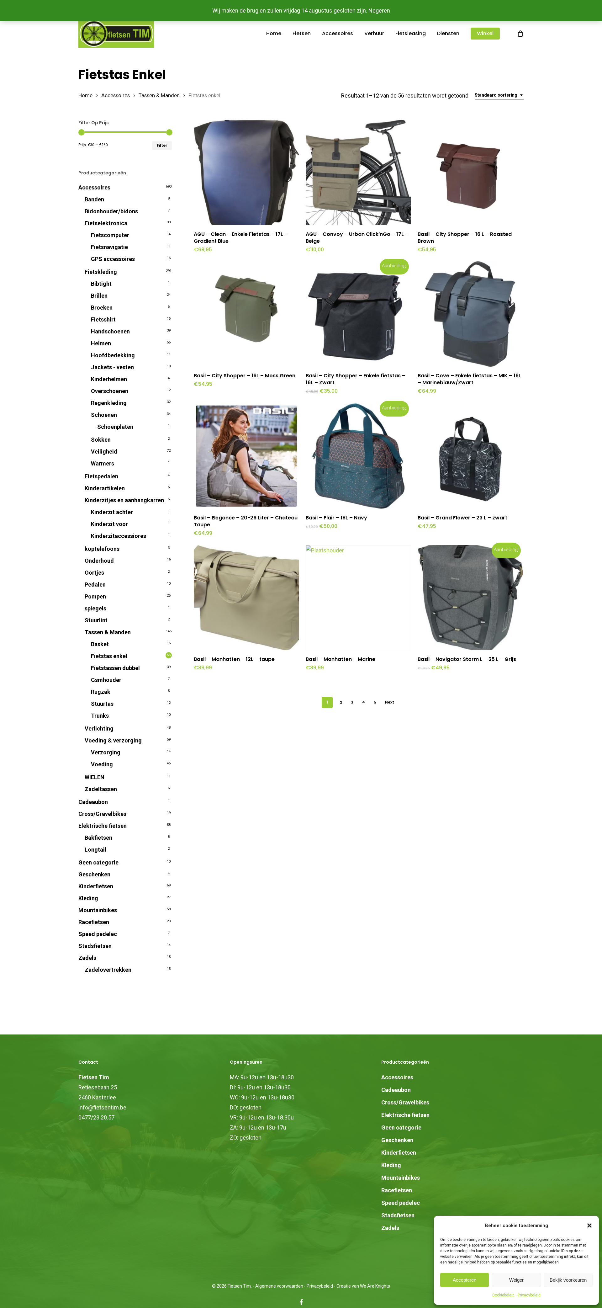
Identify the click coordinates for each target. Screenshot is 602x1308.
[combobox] (499, 95)
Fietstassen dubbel (115, 668)
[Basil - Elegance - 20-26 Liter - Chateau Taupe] (246, 456)
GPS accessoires (113, 259)
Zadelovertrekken (108, 969)
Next (389, 702)
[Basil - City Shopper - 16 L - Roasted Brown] (470, 172)
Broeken (102, 307)
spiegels (95, 608)
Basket (100, 644)
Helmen (101, 343)
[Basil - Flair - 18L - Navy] (358, 456)
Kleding (88, 898)
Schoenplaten (115, 426)
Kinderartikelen (105, 488)
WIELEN (94, 777)
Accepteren (464, 1280)
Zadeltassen (101, 789)
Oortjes (94, 572)
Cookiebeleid (503, 1295)
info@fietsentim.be (102, 1107)
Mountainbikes (97, 910)
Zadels (87, 957)
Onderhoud (99, 560)
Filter (162, 145)
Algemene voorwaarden (279, 1286)
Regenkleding (109, 403)
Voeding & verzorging (113, 740)
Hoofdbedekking (113, 355)
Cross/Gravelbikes (102, 814)
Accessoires (115, 95)
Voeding (102, 764)
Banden (94, 199)
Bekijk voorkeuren (568, 1280)
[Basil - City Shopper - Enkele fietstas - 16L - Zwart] (358, 314)
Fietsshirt (103, 319)
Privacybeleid (529, 1295)
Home (85, 95)
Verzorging (105, 752)
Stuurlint (96, 620)
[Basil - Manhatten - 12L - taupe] (246, 598)
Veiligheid (104, 451)
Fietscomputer (110, 235)
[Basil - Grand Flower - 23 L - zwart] (470, 456)
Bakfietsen (98, 837)
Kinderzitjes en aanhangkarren (124, 500)
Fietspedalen (101, 476)
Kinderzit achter (112, 512)
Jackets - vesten (112, 367)
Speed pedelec (97, 934)
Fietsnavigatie (109, 247)
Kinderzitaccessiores (118, 536)
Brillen (99, 295)
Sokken (101, 439)
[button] (589, 1225)
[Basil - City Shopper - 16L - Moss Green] (246, 314)
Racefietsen (93, 922)
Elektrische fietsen (102, 825)
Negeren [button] (379, 10)
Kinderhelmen (109, 379)
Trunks (100, 715)
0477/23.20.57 (96, 1117)
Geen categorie (98, 862)
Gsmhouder (106, 680)
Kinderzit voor (109, 524)
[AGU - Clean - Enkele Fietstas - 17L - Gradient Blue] (246, 172)
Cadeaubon (93, 802)
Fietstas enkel (109, 656)
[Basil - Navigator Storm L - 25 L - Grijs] (470, 598)
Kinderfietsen (95, 886)
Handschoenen (110, 331)
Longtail (95, 849)
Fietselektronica (106, 223)
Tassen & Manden (159, 95)
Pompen (95, 596)
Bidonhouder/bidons (111, 211)
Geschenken (94, 874)
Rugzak (100, 692)
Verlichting (99, 728)
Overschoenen (109, 391)
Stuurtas (102, 703)
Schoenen (104, 415)
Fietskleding (101, 272)
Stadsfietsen (95, 946)
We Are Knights (375, 1286)
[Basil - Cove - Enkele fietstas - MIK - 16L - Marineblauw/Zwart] (470, 314)
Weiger (516, 1280)
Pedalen (95, 584)
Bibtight (101, 283)
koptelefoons (102, 548)
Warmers (102, 463)
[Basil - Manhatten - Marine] (358, 598)
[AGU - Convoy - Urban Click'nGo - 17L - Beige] (358, 172)
